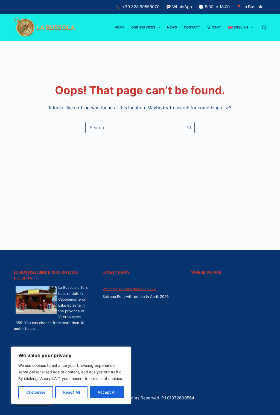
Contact (192, 27)
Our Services (143, 27)
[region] (71, 375)
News (172, 27)
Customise (35, 392)
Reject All (71, 392)
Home (119, 27)
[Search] (264, 27)
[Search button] (189, 127)
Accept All (107, 392)
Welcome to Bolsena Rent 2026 (129, 289)
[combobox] (135, 127)
